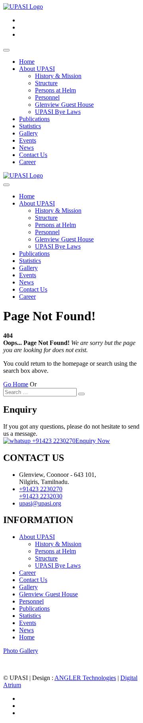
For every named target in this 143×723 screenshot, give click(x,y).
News (26, 147)
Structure (46, 83)
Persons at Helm (55, 90)
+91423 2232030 (40, 496)
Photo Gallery (20, 650)
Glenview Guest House (64, 104)
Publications (34, 119)
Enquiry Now (92, 440)
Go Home (15, 384)
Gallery (28, 133)
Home (27, 61)
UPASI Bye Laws (58, 111)
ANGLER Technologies (85, 677)
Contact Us (33, 154)
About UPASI (37, 68)
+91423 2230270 (53, 440)
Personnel (47, 97)
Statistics (30, 126)
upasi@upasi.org (40, 503)
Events (27, 140)
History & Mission (58, 75)
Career (27, 162)
